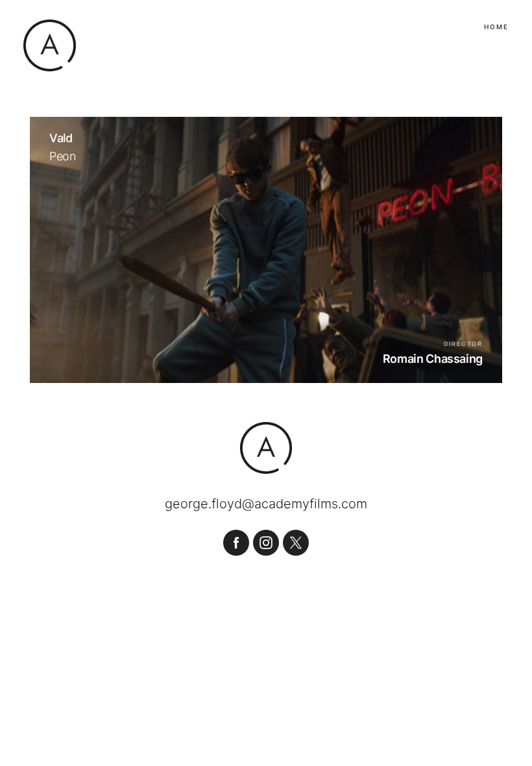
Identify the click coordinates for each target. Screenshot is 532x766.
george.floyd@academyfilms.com (266, 503)
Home (496, 27)
